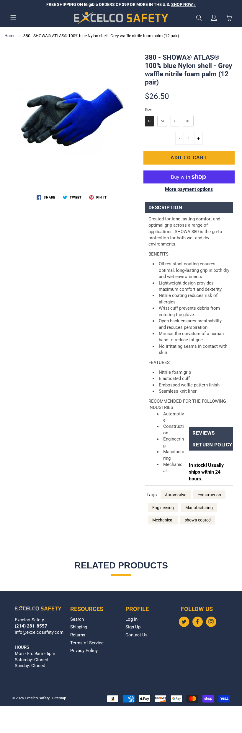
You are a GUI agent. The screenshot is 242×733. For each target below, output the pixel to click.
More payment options (189, 189)
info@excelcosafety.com (39, 632)
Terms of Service (87, 643)
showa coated (198, 520)
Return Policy (211, 445)
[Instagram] (211, 622)
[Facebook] (197, 622)
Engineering (163, 507)
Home (9, 35)
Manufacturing (199, 507)
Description (165, 207)
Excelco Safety (37, 698)
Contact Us (136, 635)
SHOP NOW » (183, 4)
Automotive (175, 495)
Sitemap (59, 698)
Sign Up (132, 627)
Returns (77, 635)
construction (209, 495)
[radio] (149, 121)
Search (77, 619)
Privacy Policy (84, 650)
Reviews (203, 433)
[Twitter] (184, 622)
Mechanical (162, 520)
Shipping (78, 627)
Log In (131, 619)
